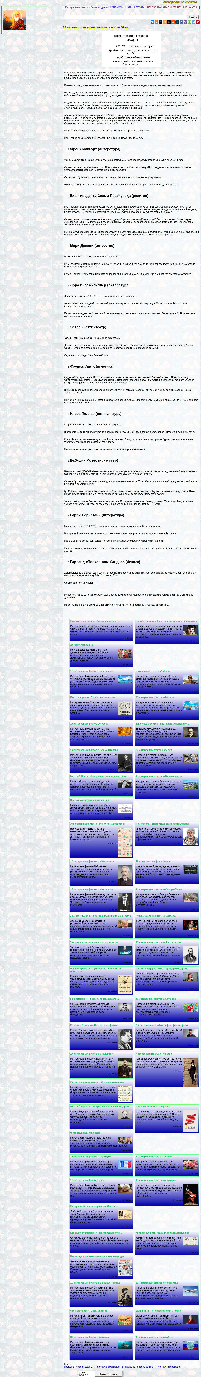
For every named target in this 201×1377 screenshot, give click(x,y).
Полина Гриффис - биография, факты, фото (162, 968)
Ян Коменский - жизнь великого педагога (94, 999)
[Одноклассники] (156, 22)
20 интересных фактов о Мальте (155, 697)
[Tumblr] (181, 22)
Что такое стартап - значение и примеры (94, 942)
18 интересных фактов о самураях (156, 1180)
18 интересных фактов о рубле (154, 1337)
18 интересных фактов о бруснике (156, 999)
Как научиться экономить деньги (89, 800)
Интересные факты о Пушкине (154, 1054)
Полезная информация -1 (78, 1367)
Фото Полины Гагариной (85, 1133)
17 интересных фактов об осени (89, 723)
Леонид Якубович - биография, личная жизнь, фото (100, 916)
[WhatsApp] (189, 22)
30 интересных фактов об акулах (89, 1337)
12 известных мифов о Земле (153, 861)
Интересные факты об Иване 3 (154, 671)
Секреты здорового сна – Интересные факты (97, 1082)
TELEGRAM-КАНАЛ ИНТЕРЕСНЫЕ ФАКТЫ (172, 7)
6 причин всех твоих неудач (152, 1106)
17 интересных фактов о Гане (87, 1180)
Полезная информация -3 (139, 1367)
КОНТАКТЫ (116, 7)
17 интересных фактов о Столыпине (92, 1054)
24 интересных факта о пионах (154, 1156)
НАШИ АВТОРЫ (135, 7)
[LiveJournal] (177, 22)
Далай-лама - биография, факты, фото (158, 1311)
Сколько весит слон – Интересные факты (95, 621)
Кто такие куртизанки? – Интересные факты (96, 1233)
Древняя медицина (81, 645)
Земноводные (99, 7)
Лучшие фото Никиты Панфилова (156, 916)
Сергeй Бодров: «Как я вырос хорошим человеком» (166, 621)
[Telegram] (193, 22)
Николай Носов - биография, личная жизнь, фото (99, 776)
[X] (160, 22)
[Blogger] (165, 22)
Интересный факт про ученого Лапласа (93, 1206)
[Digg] (169, 22)
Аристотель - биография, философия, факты (162, 824)
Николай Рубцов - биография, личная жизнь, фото (100, 1106)
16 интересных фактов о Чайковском (92, 861)
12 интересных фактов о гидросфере (92, 671)
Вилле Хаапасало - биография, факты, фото (162, 1025)
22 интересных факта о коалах (154, 750)
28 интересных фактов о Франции (90, 1156)
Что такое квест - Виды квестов (88, 1311)
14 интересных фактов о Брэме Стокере (94, 750)
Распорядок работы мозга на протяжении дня (97, 1256)
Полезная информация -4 (170, 1367)
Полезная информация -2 (109, 1367)
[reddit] (173, 22)
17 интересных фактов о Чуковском (91, 889)
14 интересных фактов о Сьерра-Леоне (159, 889)
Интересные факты (182, 2)
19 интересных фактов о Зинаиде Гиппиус (95, 1282)
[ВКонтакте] (152, 22)
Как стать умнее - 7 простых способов (92, 697)
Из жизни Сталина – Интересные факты (93, 1025)
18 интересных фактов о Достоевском (158, 942)
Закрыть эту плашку (109, 1374)
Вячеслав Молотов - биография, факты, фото (162, 723)
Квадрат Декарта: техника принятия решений (162, 1233)
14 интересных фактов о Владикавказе (159, 776)
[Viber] (185, 22)
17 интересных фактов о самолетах (157, 1282)
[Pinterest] (198, 22)
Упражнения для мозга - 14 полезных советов (97, 824)
